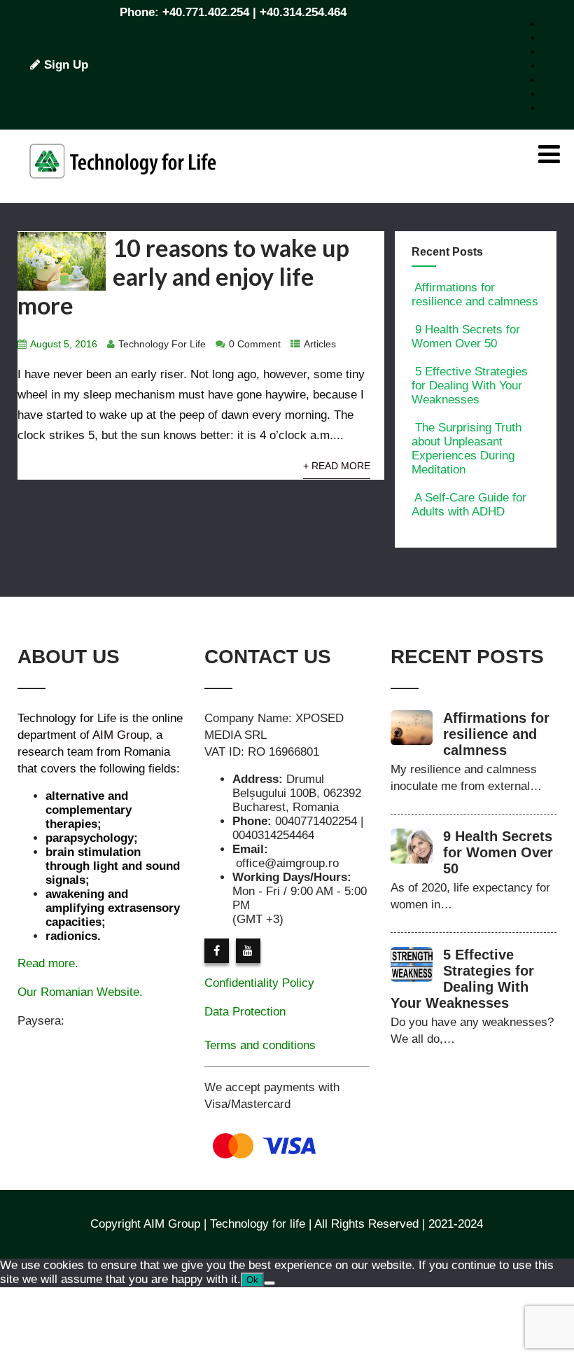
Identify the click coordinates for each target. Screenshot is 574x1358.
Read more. (48, 963)
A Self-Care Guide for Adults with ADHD (469, 504)
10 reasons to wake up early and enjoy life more (183, 276)
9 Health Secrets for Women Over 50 (466, 336)
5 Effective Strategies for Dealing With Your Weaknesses (470, 385)
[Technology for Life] (122, 195)
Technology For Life (162, 344)
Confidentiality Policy (259, 983)
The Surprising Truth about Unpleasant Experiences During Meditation (467, 448)
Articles (320, 344)
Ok (252, 1280)
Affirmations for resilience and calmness (475, 294)
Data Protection (245, 1011)
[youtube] (248, 950)
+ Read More (336, 466)
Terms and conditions (260, 1045)
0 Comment (255, 344)
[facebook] (216, 950)
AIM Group (120, 735)
